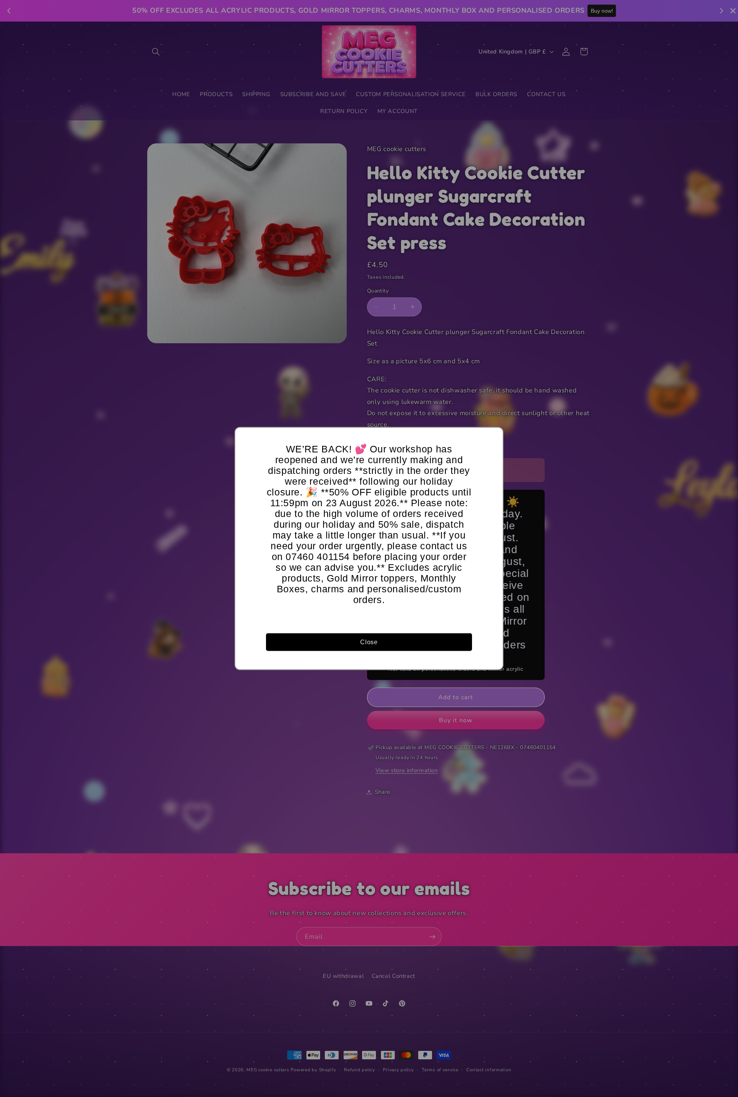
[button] (494, 437)
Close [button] (368, 641)
